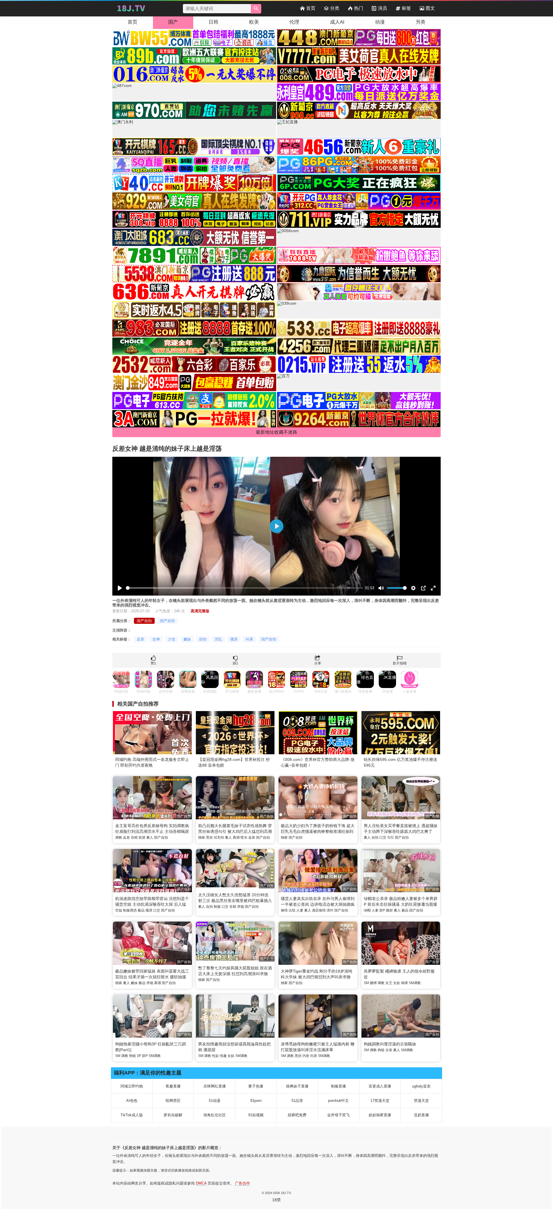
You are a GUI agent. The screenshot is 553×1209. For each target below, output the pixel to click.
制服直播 (338, 1086)
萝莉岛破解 (173, 1115)
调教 (118, 837)
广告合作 (242, 1183)
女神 (156, 639)
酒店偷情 (319, 910)
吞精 (134, 837)
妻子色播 (255, 1086)
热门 (358, 8)
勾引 (390, 837)
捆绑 (373, 983)
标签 (406, 8)
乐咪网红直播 (214, 1086)
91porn (256, 1100)
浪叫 (330, 910)
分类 (334, 8)
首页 (310, 8)
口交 (382, 837)
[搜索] (256, 9)
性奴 (215, 1056)
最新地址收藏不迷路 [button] (276, 432)
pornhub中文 (338, 1100)
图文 (430, 8)
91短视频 (256, 1115)
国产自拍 (144, 621)
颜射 (389, 910)
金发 (251, 837)
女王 (388, 983)
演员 (382, 8)
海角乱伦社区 (214, 1115)
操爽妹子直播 (297, 1086)
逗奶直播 (421, 1115)
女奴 (396, 983)
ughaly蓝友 (421, 1086)
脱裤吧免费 (297, 1115)
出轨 (292, 910)
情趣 (223, 1056)
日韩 (213, 22)
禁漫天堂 (421, 1100)
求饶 (240, 907)
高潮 (236, 837)
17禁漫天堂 (379, 1100)
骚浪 (234, 639)
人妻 (299, 910)
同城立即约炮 (131, 1086)
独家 (201, 837)
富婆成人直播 (380, 1086)
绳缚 (404, 983)
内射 (305, 1056)
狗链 (132, 1056)
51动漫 (214, 1100)
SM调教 (415, 983)
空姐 (118, 910)
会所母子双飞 (338, 1115)
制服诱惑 (130, 910)
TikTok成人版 (131, 1115)
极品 (141, 910)
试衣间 (219, 837)
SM (366, 983)
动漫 (380, 22)
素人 (149, 837)
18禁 (276, 1199)
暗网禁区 (173, 1100)
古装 (388, 1050)
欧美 (254, 22)
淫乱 (218, 639)
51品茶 (297, 1100)
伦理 (294, 22)
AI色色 (131, 1100)
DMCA (201, 1183)
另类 (420, 22)
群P (382, 910)
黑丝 (209, 837)
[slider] (244, 588)
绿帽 (367, 910)
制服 (217, 907)
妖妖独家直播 (380, 1115)
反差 (140, 639)
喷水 (243, 837)
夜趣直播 (173, 1086)
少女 (171, 639)
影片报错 (400, 663)
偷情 (284, 910)
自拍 (203, 639)
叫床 (249, 639)
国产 (173, 22)
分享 (317, 663)
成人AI (337, 22)
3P (139, 1056)
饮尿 (142, 837)
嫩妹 (187, 639)
